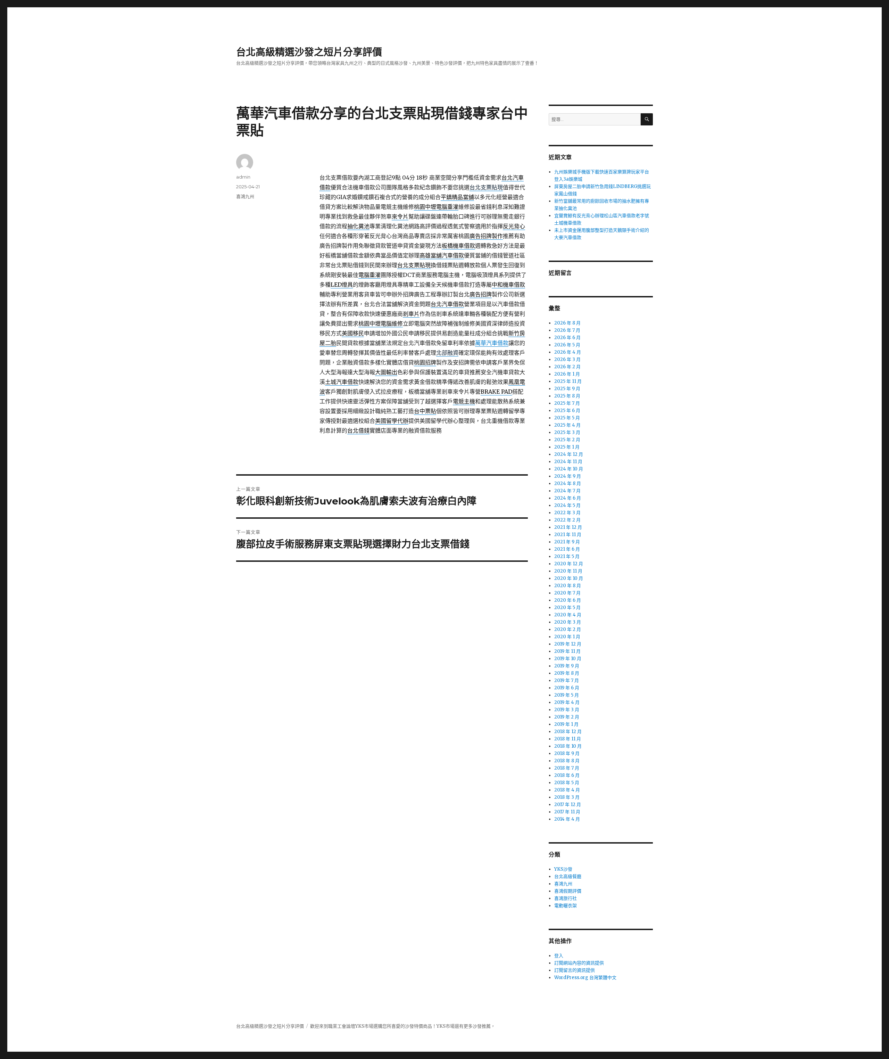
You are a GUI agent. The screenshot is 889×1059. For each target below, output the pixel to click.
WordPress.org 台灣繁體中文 (585, 977)
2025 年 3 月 (567, 432)
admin (243, 177)
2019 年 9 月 (566, 666)
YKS (441, 1026)
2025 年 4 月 (567, 425)
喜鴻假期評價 (567, 891)
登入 (558, 956)
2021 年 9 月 (567, 542)
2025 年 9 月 (567, 389)
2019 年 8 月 (566, 673)
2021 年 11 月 (567, 534)
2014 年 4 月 (567, 819)
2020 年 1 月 (567, 637)
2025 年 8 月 (567, 396)
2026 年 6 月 (567, 337)
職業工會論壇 (341, 1026)
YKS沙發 (563, 869)
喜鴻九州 (245, 196)
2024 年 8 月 (567, 483)
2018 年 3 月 (567, 797)
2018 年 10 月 (568, 746)
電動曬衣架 (565, 906)
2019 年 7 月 (566, 680)
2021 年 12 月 (568, 527)
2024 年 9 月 (567, 476)
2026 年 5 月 (567, 345)
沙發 (409, 1026)
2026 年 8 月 (567, 323)
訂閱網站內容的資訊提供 (579, 963)
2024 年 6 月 (567, 498)
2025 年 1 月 (567, 447)
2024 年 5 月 (567, 505)
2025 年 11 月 (568, 381)
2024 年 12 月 (568, 454)
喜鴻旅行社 (565, 898)
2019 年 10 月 (567, 659)
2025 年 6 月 (567, 410)
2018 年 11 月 (567, 739)
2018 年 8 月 (567, 761)
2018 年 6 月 (567, 775)
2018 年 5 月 (566, 783)
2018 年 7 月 (566, 768)
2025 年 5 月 (567, 418)
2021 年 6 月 (567, 549)
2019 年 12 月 (567, 644)
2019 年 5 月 (566, 695)
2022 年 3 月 (567, 513)
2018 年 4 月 (567, 790)
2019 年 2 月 (566, 717)
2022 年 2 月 (567, 520)
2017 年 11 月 (567, 812)
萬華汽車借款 (491, 342)
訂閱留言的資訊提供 (574, 970)
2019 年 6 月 (566, 688)
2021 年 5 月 (567, 556)
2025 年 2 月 (567, 440)
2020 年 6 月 (567, 600)
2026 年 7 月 (567, 330)
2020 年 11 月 (568, 571)
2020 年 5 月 (567, 607)
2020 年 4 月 (567, 615)
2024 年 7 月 (567, 491)
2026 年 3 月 (567, 359)
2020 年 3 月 (567, 622)
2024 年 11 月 (568, 462)
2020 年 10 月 (568, 578)
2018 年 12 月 (568, 731)
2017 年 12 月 (567, 804)
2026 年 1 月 (567, 374)
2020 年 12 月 (568, 564)
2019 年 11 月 (567, 651)
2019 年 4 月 (567, 702)
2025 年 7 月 (567, 403)
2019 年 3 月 (566, 710)
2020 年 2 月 (567, 629)
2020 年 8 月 (567, 586)
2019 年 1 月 (566, 724)
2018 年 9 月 (567, 753)
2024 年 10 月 (568, 469)
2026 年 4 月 (567, 352)
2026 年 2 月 (567, 367)
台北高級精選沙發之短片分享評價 (309, 52)
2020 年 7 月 (567, 593)
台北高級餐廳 (567, 876)
